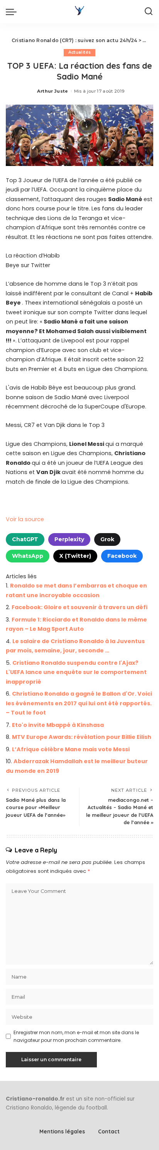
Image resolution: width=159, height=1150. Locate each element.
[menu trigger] (13, 11)
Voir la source (25, 519)
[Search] (148, 11)
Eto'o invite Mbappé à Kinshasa (58, 725)
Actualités (79, 52)
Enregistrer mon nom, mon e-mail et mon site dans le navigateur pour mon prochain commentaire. (76, 1036)
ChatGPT (25, 539)
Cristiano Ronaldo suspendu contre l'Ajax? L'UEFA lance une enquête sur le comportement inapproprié (76, 672)
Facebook (122, 555)
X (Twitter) (75, 555)
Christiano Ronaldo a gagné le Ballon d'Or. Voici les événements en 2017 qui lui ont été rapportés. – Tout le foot (79, 703)
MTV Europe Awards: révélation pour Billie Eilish (81, 737)
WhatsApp (27, 555)
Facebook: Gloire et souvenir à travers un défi (79, 607)
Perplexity (69, 539)
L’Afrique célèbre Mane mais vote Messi (71, 749)
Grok (107, 539)
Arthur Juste (52, 91)
